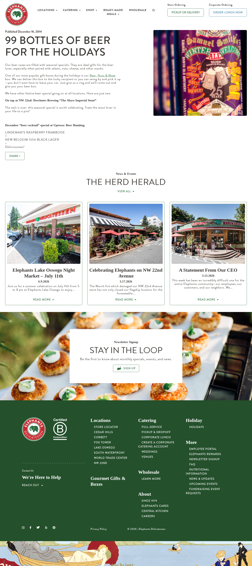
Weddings (150, 452)
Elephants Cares (155, 506)
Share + (14, 156)
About (144, 494)
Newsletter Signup (204, 459)
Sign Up (129, 368)
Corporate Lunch (156, 437)
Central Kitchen (155, 511)
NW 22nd (100, 463)
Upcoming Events (203, 484)
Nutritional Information (197, 472)
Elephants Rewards (205, 454)
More (191, 442)
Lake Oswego (104, 448)
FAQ (192, 464)
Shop (90, 10)
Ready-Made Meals (113, 12)
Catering (70, 10)
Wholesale (137, 10)
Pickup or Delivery (186, 12)
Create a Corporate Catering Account (156, 444)
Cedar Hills (103, 432)
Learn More (151, 479)
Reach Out (31, 485)
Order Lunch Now (228, 12)
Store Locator (106, 427)
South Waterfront (109, 453)
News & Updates (201, 479)
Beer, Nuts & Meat (103, 75)
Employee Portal (203, 449)
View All (124, 191)
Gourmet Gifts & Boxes (108, 481)
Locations (46, 10)
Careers (148, 516)
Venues (147, 457)
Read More (42, 300)
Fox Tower (102, 442)
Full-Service (152, 427)
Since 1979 (149, 501)
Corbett (100, 437)
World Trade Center (110, 458)
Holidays (196, 427)
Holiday (194, 420)
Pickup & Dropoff (156, 432)
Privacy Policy (99, 529)
